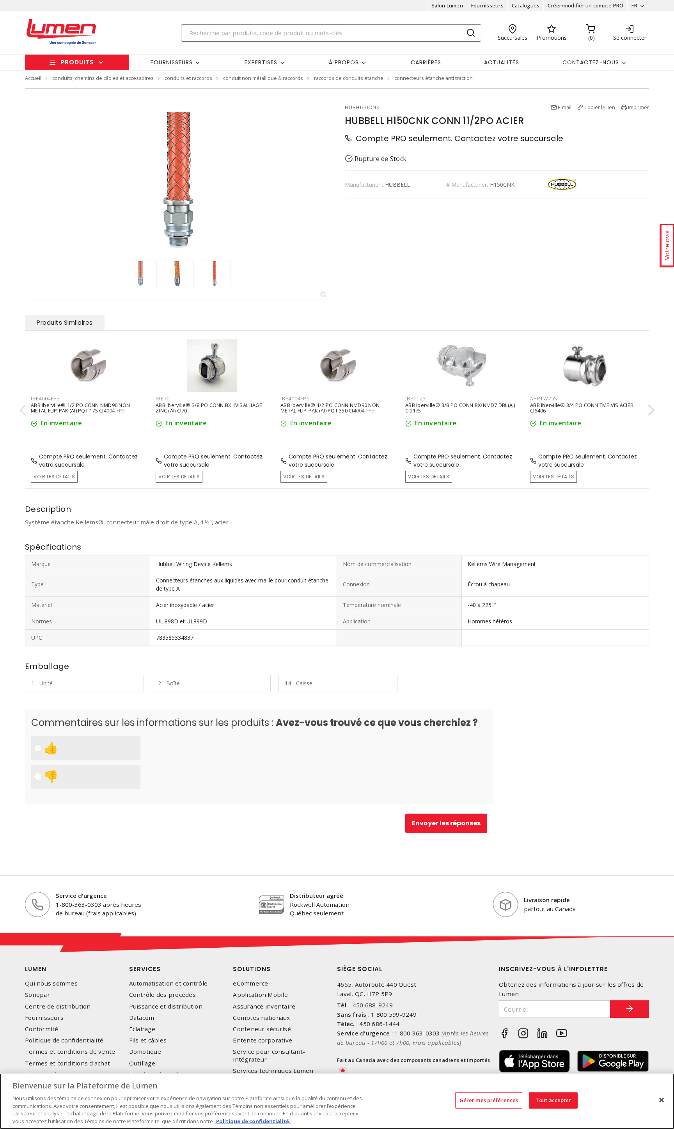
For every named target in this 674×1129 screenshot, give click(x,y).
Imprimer (638, 107)
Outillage (142, 1063)
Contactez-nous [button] (590, 62)
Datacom (141, 1017)
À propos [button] (344, 62)
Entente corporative (262, 1040)
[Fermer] (661, 1100)
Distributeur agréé (316, 895)
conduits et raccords (188, 77)
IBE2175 (415, 398)
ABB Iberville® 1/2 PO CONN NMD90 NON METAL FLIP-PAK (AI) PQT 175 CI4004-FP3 (80, 408)
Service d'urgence (81, 895)
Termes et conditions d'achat (67, 1063)
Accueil (33, 77)
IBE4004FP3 (45, 398)
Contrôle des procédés (162, 994)
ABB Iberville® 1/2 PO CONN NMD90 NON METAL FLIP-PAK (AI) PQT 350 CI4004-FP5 (330, 408)
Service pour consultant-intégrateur (269, 1055)
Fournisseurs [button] (172, 62)
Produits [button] (77, 62)
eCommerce (250, 983)
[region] (337, 1101)
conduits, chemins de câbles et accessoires (103, 77)
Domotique (145, 1051)
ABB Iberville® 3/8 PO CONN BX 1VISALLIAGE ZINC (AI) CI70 (209, 408)
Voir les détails (54, 476)
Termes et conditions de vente (70, 1051)
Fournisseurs (487, 5)
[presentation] (22, 410)
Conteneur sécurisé (262, 1029)
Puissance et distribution (165, 1006)
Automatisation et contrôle (168, 983)
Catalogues (526, 5)
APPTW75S (543, 398)
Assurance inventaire (264, 1006)
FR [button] (634, 5)
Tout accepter (553, 1100)
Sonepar (37, 994)
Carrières (426, 62)
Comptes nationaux (261, 1017)
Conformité (42, 1029)
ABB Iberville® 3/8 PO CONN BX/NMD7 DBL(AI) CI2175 (460, 408)
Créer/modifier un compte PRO (585, 5)
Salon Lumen (447, 5)
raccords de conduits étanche (348, 77)
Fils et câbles (148, 1040)
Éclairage (142, 1029)
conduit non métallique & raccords (263, 77)
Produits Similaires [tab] (65, 323)
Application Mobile (260, 994)
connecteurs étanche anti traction (433, 77)
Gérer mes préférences (488, 1100)
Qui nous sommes (51, 983)
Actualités (501, 62)
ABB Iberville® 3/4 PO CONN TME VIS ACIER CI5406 (581, 408)
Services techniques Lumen (273, 1070)
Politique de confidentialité (64, 1040)
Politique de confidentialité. (253, 1120)
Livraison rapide (547, 900)
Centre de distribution (58, 1006)
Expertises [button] (261, 62)
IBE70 (163, 398)
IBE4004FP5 (295, 398)
